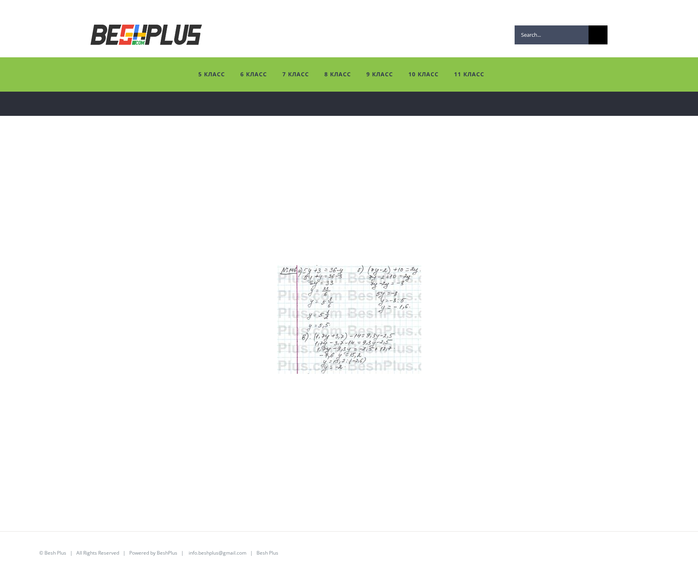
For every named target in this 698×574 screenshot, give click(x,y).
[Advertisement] (254, 208)
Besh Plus (55, 552)
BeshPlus (167, 552)
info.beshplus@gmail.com (217, 552)
